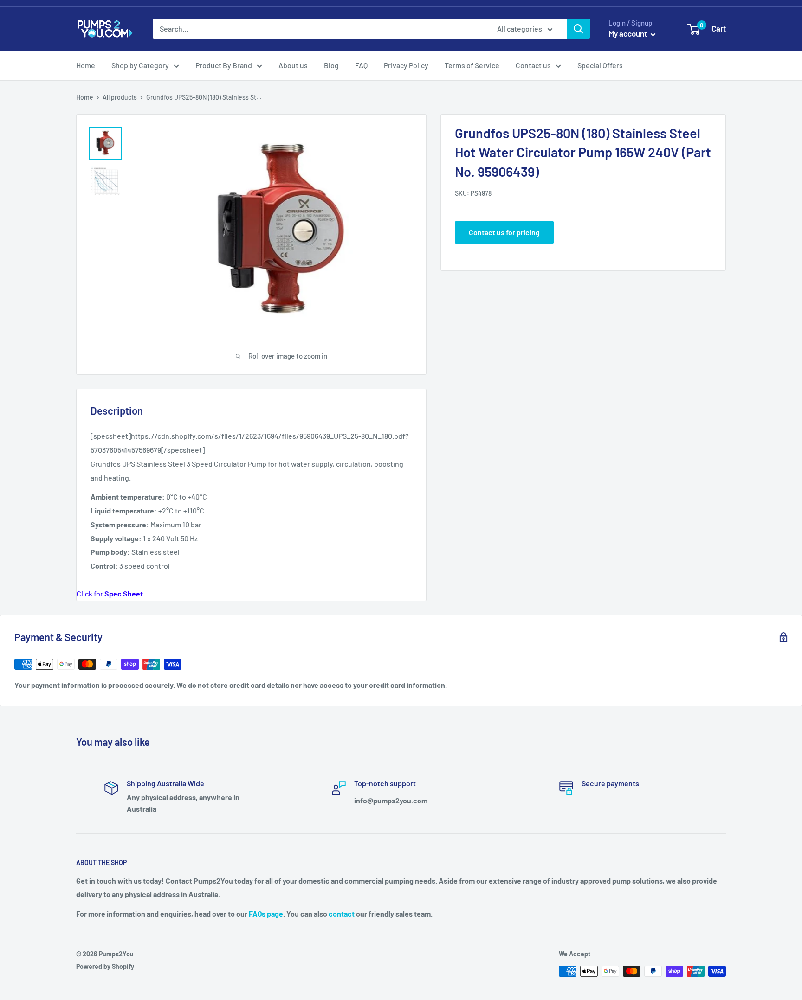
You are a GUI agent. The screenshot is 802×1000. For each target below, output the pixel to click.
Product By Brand (223, 65)
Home (85, 65)
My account (628, 33)
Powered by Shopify (105, 966)
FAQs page (266, 913)
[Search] (578, 29)
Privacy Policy (406, 65)
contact (342, 913)
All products (120, 97)
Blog (331, 65)
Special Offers (600, 65)
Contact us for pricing (504, 232)
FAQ (361, 65)
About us (293, 65)
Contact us (533, 65)
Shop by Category (140, 65)
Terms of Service (472, 65)
